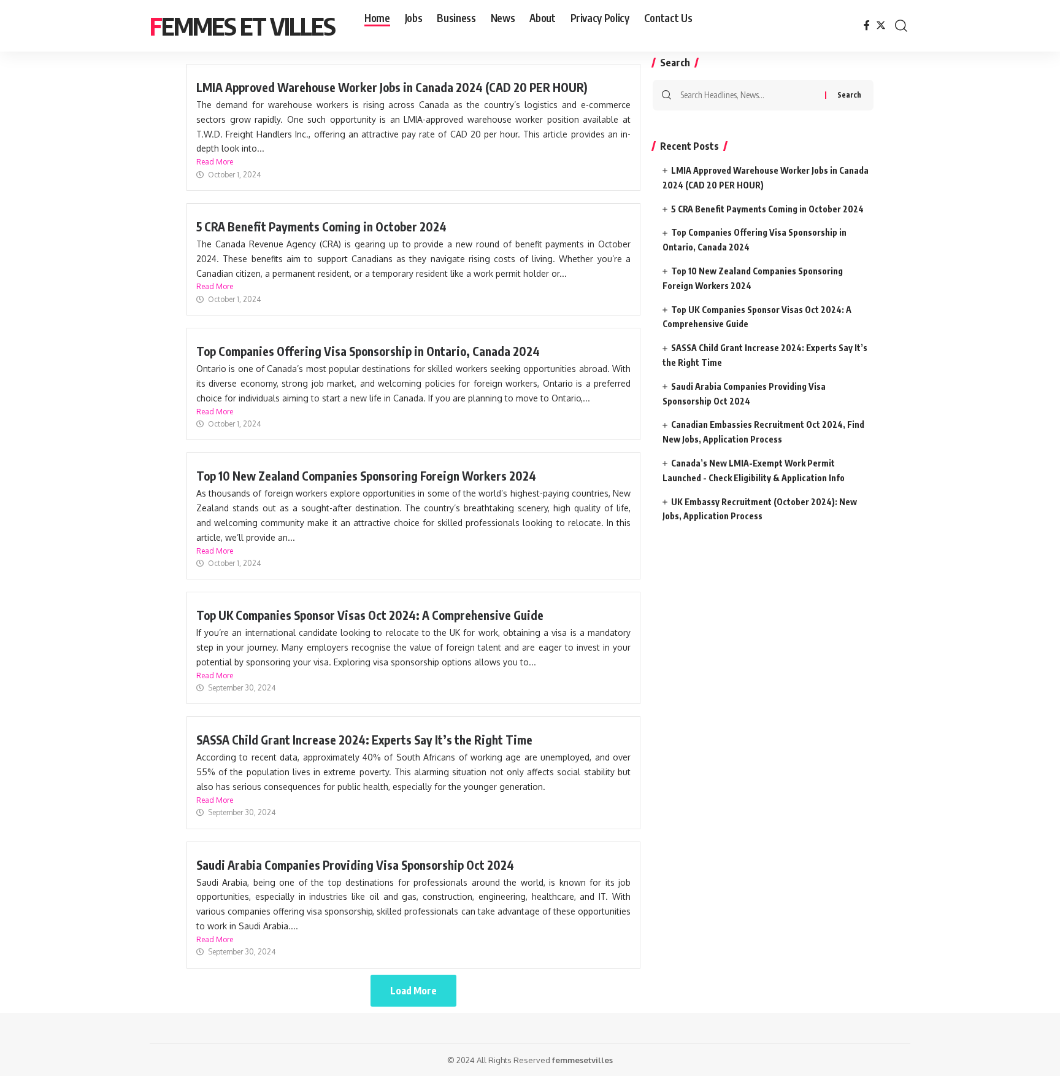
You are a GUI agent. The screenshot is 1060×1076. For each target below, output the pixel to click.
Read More (214, 161)
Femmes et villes (242, 26)
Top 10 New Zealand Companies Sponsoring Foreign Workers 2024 (366, 475)
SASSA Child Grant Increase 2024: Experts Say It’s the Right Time (364, 739)
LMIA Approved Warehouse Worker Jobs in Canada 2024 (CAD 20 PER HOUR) (392, 87)
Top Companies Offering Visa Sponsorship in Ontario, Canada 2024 (368, 351)
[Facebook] (867, 25)
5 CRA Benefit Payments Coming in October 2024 (321, 226)
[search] (901, 25)
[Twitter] (881, 25)
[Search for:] (748, 95)
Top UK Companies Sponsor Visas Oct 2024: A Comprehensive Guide (369, 615)
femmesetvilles (582, 1060)
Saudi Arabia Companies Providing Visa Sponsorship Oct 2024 (355, 864)
